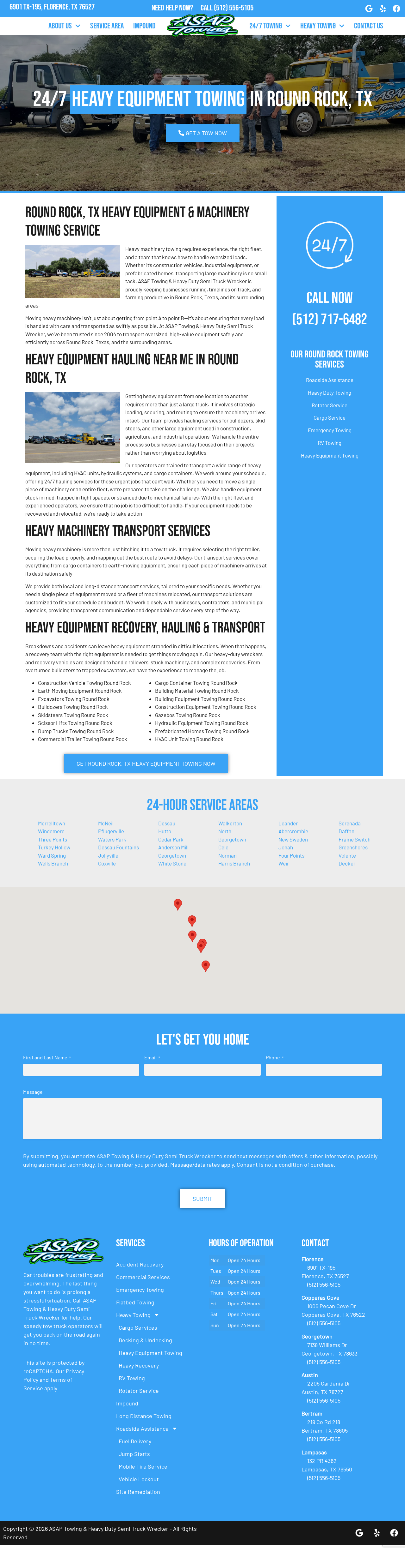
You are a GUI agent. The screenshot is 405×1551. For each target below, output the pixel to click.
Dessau (166, 823)
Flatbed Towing (135, 1302)
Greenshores (353, 847)
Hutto (164, 831)
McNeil (106, 823)
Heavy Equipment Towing (329, 455)
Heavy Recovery (139, 1365)
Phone (275, 1057)
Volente (347, 855)
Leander (288, 823)
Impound (144, 26)
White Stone (172, 863)
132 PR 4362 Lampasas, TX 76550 (51, 16)
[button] (192, 921)
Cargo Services (138, 1327)
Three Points (52, 839)
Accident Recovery (140, 1264)
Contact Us (368, 26)
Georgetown (172, 855)
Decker (347, 863)
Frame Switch (355, 839)
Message (33, 1092)
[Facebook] (396, 8)
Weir (283, 863)
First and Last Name (47, 1057)
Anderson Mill (173, 847)
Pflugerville (111, 831)
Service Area (107, 26)
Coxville (107, 863)
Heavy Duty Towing (329, 392)
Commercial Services (143, 1276)
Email (152, 1057)
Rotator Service (329, 405)
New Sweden (293, 839)
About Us (60, 26)
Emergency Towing (330, 430)
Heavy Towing (318, 26)
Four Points (291, 855)
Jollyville (108, 855)
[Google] (369, 8)
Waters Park (112, 839)
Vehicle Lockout (139, 1479)
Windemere (51, 831)
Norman (227, 855)
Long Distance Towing (143, 1415)
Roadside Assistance (329, 380)
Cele (223, 847)
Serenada (350, 823)
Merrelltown (51, 823)
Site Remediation (138, 1491)
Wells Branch (53, 863)
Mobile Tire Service (143, 1466)
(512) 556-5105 (233, 8)
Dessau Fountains (118, 847)
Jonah (285, 847)
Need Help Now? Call (183, 8)
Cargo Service (330, 417)
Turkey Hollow (54, 847)
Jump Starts (134, 1453)
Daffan (346, 831)
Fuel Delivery (135, 1441)
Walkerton (230, 823)
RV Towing (329, 443)
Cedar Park (171, 839)
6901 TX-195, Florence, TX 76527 (52, 7)
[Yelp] (382, 8)
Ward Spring (52, 855)
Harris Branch (234, 863)
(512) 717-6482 (329, 320)
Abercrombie (293, 831)
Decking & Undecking (145, 1340)
